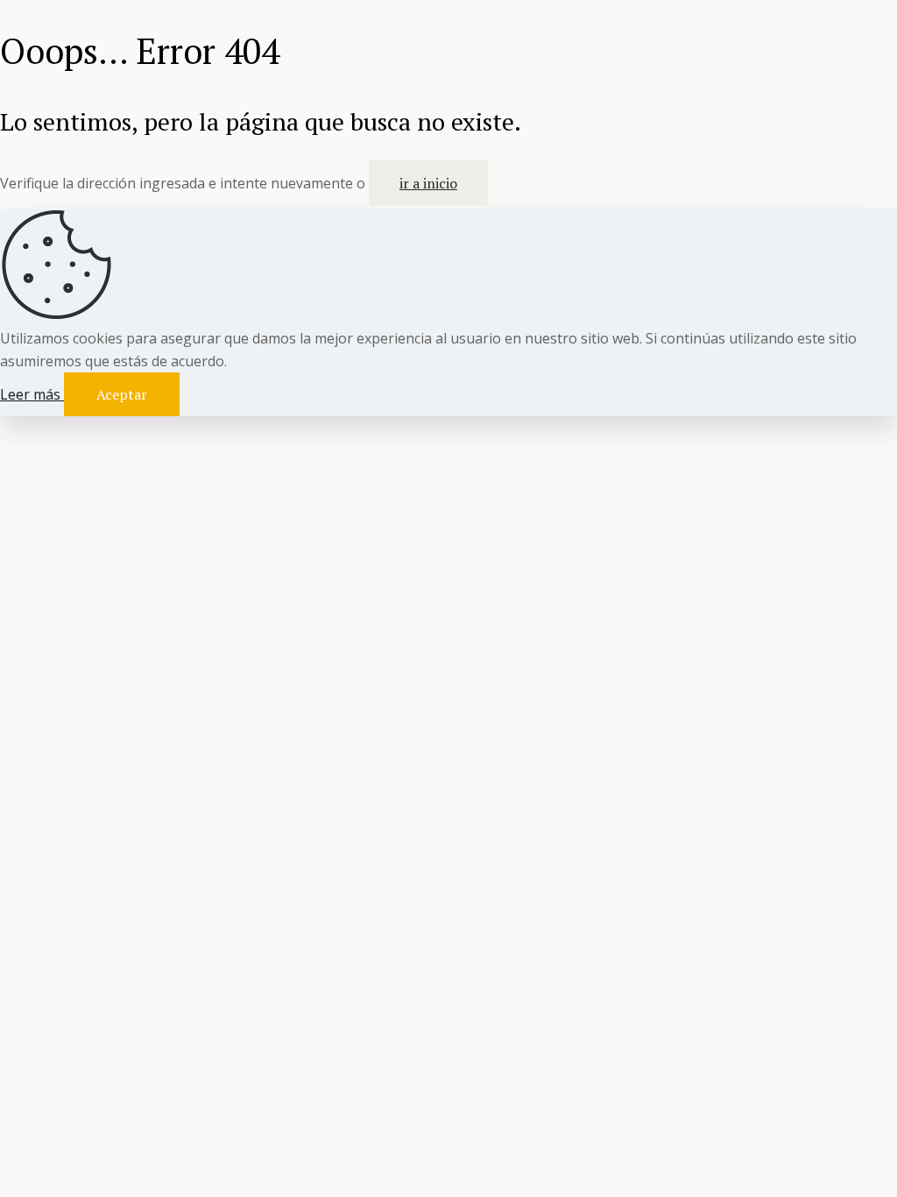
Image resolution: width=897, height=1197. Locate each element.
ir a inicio (428, 183)
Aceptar (121, 394)
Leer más (32, 394)
